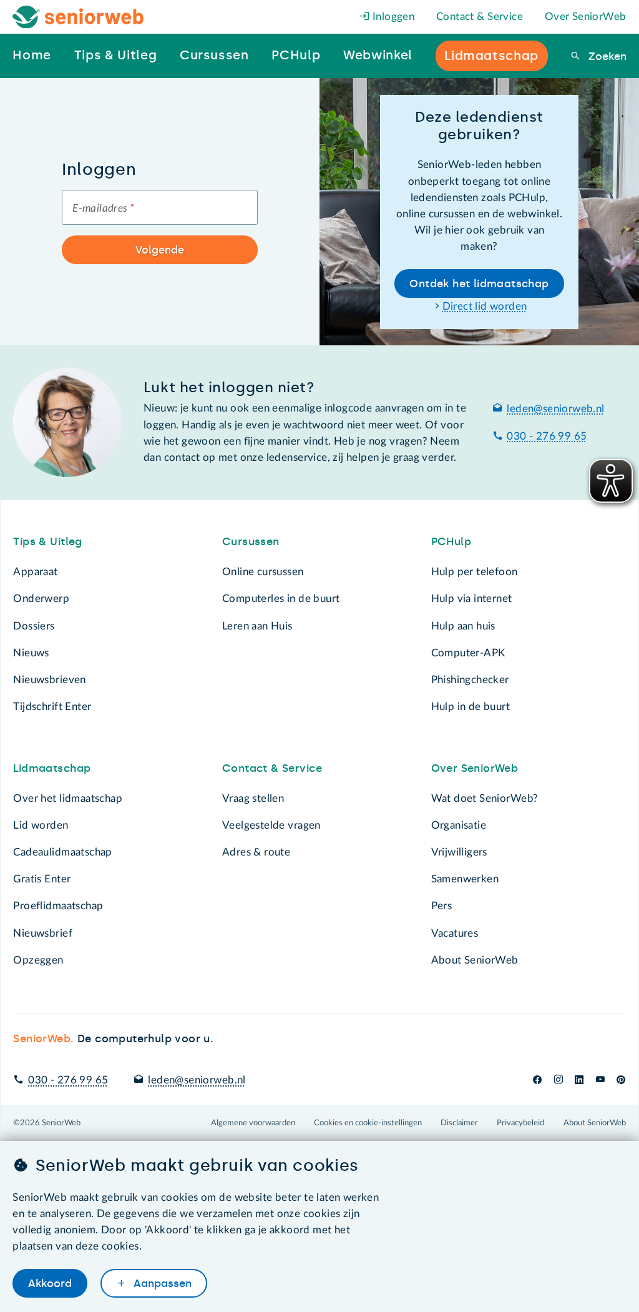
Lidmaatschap (51, 768)
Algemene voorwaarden (253, 1123)
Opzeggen (38, 960)
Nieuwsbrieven (49, 679)
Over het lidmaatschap (67, 798)
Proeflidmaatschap (58, 905)
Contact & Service (479, 16)
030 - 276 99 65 (547, 436)
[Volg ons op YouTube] (600, 1080)
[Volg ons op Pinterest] (621, 1080)
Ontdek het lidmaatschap (479, 283)
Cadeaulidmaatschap (62, 852)
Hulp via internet (471, 598)
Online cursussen (263, 571)
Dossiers (33, 626)
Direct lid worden (484, 306)
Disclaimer (459, 1123)
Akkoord (50, 1283)
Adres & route (256, 852)
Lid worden (40, 825)
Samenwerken (465, 879)
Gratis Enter (42, 879)
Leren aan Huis (257, 626)
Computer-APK (468, 653)
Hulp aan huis (463, 626)
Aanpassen (161, 1283)
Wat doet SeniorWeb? (485, 798)
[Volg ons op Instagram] (558, 1080)
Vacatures (455, 933)
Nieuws (31, 653)
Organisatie (458, 825)
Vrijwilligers (459, 852)
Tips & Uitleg (47, 541)
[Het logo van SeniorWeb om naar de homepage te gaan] (78, 17)
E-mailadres (103, 208)
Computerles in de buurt (280, 598)
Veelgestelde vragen (271, 825)
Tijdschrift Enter (52, 706)
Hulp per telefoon (474, 571)
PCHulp (451, 541)
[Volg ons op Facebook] (537, 1080)
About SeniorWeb (475, 960)
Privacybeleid (520, 1123)
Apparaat (35, 571)
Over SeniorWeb (586, 16)
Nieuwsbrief (42, 933)
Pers (441, 905)
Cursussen (251, 541)
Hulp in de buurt (470, 706)
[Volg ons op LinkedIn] (579, 1080)
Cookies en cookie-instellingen (368, 1123)
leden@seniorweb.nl (555, 408)
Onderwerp (41, 598)
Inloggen (392, 16)
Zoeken (605, 56)
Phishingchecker (470, 679)
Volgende (159, 250)
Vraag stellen (253, 798)
